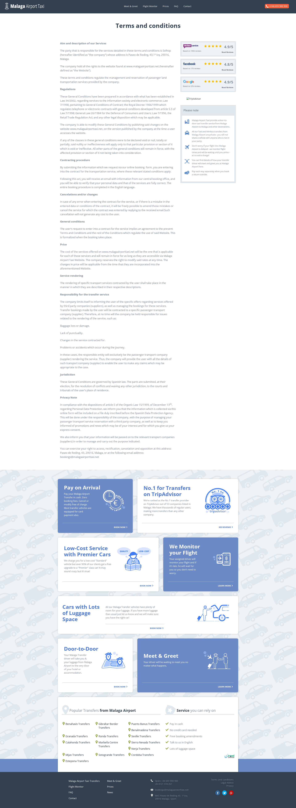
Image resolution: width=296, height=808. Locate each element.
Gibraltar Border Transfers (108, 725)
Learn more (224, 585)
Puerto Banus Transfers (145, 724)
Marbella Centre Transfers (108, 744)
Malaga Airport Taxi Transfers (84, 780)
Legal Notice (227, 782)
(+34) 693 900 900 (278, 6)
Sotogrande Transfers (111, 755)
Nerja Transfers (140, 748)
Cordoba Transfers (142, 755)
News (110, 792)
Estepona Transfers (77, 761)
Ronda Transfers (108, 736)
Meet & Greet (131, 6)
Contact (187, 6)
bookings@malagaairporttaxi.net (172, 789)
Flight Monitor (150, 6)
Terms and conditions (222, 779)
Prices (166, 6)
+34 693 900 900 (169, 780)
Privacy (230, 785)
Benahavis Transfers (78, 724)
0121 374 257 (165, 783)
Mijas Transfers (75, 755)
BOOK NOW (120, 527)
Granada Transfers (77, 736)
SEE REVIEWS (225, 527)
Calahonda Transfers (78, 742)
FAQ (176, 6)
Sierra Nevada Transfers (145, 742)
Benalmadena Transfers (145, 730)
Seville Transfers (141, 736)
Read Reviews (227, 52)
